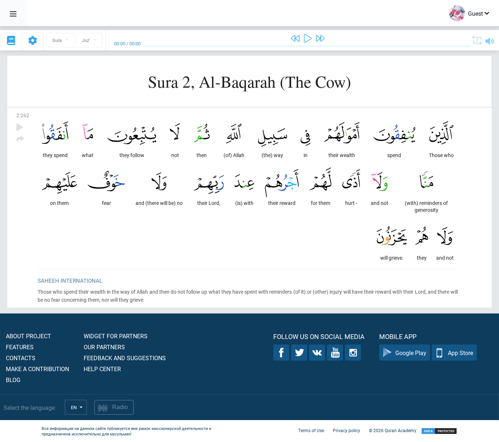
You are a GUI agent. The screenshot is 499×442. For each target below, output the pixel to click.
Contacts (20, 358)
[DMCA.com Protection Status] (439, 431)
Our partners (104, 347)
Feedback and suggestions (125, 358)
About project (28, 336)
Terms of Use (311, 430)
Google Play (410, 353)
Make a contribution (37, 369)
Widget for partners (116, 336)
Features (20, 347)
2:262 (22, 115)
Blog (13, 380)
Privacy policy (346, 430)
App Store (460, 353)
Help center (102, 369)
